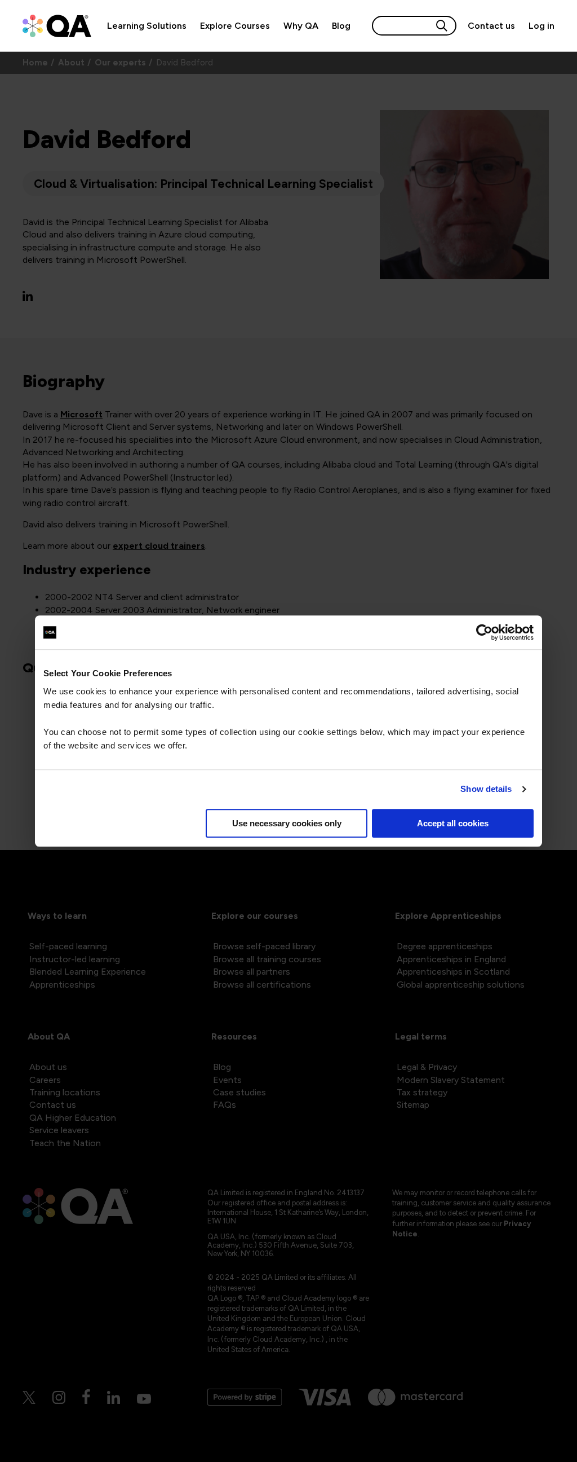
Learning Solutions (147, 25)
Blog (341, 25)
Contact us (491, 25)
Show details (486, 789)
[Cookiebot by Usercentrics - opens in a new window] (484, 632)
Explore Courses (235, 25)
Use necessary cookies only (286, 823)
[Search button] (441, 25)
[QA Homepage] (57, 26)
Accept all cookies (453, 823)
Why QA (300, 25)
